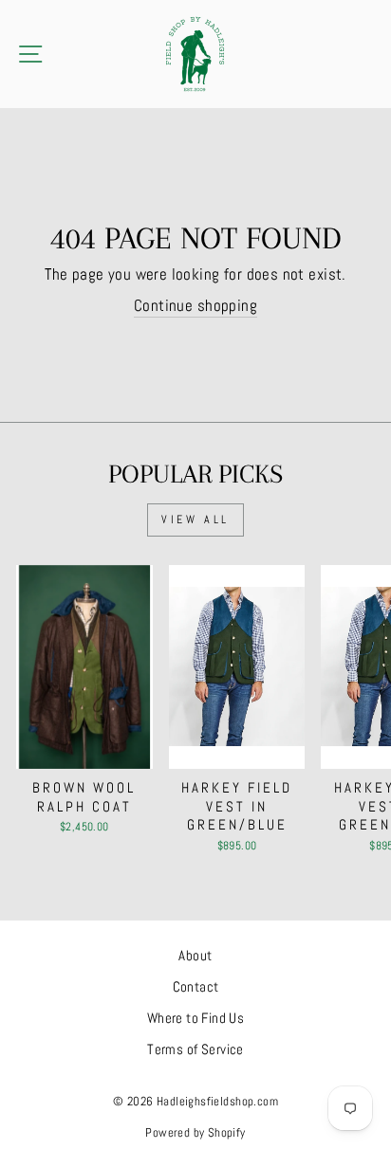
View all (195, 519)
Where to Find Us (196, 1018)
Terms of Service (195, 1049)
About (195, 955)
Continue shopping (195, 306)
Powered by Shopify (195, 1132)
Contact (196, 986)
